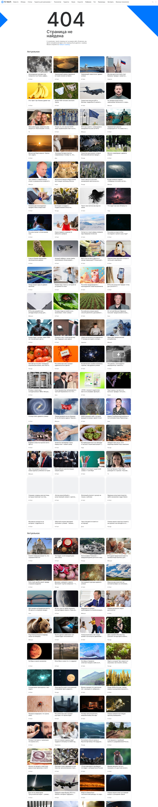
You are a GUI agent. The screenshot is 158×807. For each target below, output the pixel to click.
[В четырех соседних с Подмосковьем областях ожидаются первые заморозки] (65, 200)
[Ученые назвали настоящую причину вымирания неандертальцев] (118, 760)
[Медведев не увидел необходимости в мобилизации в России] (92, 655)
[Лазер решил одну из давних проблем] (39, 279)
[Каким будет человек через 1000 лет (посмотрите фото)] (39, 331)
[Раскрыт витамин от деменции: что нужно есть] (39, 787)
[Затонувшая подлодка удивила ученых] (92, 629)
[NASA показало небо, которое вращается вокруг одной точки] (92, 410)
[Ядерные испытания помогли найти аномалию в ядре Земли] (118, 489)
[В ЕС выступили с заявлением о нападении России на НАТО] (92, 121)
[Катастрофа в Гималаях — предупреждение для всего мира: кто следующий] (92, 602)
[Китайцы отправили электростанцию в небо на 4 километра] (92, 708)
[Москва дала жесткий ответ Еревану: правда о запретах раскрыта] (118, 68)
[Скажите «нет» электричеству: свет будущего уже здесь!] (65, 331)
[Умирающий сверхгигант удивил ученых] (92, 68)
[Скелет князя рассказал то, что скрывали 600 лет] (39, 602)
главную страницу (64, 44)
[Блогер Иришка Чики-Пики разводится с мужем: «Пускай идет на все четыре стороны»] (118, 463)
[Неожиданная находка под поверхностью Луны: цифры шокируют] (39, 68)
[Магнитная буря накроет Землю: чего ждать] (39, 147)
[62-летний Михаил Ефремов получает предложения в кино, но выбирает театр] (118, 305)
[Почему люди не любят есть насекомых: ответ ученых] (65, 305)
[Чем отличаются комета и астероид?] (92, 516)
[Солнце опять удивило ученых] (39, 410)
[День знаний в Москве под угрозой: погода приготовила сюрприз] (118, 681)
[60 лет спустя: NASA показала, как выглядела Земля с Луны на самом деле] (65, 655)
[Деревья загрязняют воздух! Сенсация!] (65, 568)
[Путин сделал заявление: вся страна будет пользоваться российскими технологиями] (65, 681)
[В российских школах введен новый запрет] (65, 463)
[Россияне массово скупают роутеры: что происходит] (65, 760)
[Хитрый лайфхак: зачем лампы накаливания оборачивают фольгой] (65, 252)
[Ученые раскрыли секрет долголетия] (118, 655)
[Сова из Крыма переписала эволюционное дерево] (39, 252)
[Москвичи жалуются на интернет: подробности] (39, 516)
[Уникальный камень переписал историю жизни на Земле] (65, 68)
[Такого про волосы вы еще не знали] (92, 200)
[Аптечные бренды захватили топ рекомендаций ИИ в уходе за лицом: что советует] (39, 542)
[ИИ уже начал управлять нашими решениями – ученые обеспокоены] (118, 542)
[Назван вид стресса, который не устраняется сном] (65, 279)
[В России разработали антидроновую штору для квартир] (39, 305)
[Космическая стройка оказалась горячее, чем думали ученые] (92, 358)
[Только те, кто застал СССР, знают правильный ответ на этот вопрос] (65, 121)
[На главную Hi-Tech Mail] (7, 2)
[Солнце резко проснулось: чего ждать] (39, 734)
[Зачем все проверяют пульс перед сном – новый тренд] (65, 437)
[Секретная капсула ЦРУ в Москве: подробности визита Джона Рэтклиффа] (92, 95)
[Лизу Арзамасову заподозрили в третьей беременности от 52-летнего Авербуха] (65, 384)
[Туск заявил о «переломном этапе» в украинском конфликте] (39, 174)
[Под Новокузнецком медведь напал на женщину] (39, 681)
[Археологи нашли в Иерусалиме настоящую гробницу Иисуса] (65, 174)
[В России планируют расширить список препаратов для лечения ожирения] (92, 568)
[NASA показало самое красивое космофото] (118, 568)
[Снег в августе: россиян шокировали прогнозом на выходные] (92, 174)
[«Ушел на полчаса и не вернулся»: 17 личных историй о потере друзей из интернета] (92, 331)
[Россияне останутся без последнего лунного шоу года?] (118, 226)
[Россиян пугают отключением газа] (39, 226)
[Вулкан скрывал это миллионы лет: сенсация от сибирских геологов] (92, 734)
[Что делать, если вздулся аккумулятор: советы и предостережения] (118, 358)
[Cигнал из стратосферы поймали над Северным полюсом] (92, 226)
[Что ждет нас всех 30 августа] (118, 200)
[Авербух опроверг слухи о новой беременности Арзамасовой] (39, 568)
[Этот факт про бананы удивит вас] (39, 95)
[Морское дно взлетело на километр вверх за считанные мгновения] (118, 629)
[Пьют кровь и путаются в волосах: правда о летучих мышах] (118, 384)
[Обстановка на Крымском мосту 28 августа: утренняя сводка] (39, 655)
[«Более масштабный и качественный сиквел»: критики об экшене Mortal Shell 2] (65, 489)
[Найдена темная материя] (65, 542)
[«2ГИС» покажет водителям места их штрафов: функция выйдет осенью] (92, 384)
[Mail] (2, 2)
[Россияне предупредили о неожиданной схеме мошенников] (92, 279)
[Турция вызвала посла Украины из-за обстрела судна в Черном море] (65, 410)
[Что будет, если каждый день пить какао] (65, 602)
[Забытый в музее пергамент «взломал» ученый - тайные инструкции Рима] (65, 516)
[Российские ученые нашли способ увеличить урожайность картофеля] (92, 305)
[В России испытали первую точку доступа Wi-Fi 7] (118, 279)
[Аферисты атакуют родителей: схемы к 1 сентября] (92, 463)
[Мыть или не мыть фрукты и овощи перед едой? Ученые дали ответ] (92, 252)
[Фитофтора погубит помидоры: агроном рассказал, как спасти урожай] (39, 358)
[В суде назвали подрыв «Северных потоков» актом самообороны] (118, 174)
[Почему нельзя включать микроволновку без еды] (92, 760)
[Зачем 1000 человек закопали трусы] (65, 95)
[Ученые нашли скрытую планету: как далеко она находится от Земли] (118, 516)
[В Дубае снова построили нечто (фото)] (39, 437)
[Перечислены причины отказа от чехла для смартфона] (118, 252)
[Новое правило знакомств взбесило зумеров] (65, 226)
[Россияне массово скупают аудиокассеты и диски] (65, 358)
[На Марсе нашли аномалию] (39, 708)
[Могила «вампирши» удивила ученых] (118, 147)
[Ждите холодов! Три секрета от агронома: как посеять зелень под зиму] (118, 708)
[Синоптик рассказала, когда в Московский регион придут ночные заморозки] (92, 147)
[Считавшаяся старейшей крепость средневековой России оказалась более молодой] (118, 787)
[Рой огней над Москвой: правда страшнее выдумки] (39, 629)
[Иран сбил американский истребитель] (118, 331)
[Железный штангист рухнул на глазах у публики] (92, 489)
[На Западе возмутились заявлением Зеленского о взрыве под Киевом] (118, 95)
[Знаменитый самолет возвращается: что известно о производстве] (118, 121)
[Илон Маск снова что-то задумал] (65, 708)
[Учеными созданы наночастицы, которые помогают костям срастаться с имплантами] (39, 489)
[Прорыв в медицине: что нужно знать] (39, 760)
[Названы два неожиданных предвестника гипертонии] (39, 200)
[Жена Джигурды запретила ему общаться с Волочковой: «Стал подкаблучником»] (39, 121)
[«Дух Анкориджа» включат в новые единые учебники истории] (39, 463)
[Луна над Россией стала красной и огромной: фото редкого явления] (65, 734)
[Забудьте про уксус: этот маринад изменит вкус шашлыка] (118, 437)
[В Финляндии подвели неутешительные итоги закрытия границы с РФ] (92, 542)
